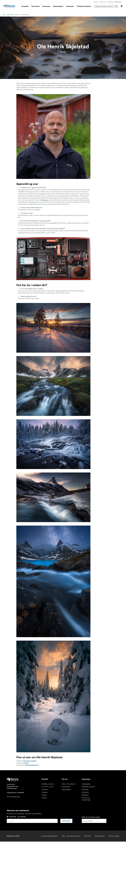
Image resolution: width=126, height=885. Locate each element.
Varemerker (35, 6)
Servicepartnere (100, 836)
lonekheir (26, 763)
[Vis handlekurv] (122, 6)
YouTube (44, 795)
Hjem (4, 14)
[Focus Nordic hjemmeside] (9, 6)
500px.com (45, 200)
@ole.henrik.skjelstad (29, 761)
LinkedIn (44, 798)
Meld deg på (66, 821)
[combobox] (106, 6)
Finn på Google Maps (13, 797)
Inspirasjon (70, 6)
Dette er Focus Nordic (68, 784)
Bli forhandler (66, 787)
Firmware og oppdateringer (86, 799)
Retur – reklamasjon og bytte (71, 836)
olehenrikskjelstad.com (32, 765)
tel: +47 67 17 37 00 (47, 787)
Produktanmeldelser (84, 6)
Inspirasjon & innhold (88, 787)
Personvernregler (114, 836)
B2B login (118, 2)
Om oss (96, 2)
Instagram (45, 789)
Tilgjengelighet (66, 789)
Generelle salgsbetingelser (49, 836)
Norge (16, 14)
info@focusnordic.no (48, 784)
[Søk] (116, 6)
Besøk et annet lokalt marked (91, 817)
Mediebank (85, 795)
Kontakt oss (102, 2)
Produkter (25, 6)
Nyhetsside (110, 2)
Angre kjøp (87, 836)
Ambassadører (58, 6)
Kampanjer (46, 6)
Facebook (45, 792)
